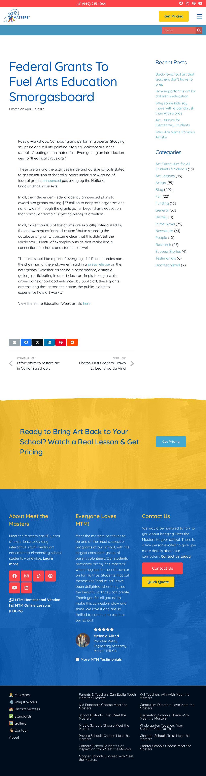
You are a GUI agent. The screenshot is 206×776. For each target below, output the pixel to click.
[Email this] (14, 342)
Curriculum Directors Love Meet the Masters (167, 706)
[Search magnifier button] (199, 30)
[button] (199, 16)
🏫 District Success (24, 709)
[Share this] (26, 342)
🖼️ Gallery (17, 723)
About (14, 737)
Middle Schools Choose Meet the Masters (104, 727)
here (87, 303)
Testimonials (166, 258)
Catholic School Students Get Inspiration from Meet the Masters (105, 747)
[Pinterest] (194, 3)
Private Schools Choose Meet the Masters (104, 737)
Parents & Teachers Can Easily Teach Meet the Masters (107, 696)
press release (99, 264)
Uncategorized (168, 265)
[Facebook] (181, 3)
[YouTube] (200, 3)
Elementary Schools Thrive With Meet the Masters (164, 717)
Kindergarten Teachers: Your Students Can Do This (161, 727)
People (161, 237)
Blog (159, 189)
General (162, 210)
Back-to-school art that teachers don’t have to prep (175, 79)
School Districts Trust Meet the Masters (102, 717)
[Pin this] (60, 342)
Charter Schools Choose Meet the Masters (165, 747)
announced (51, 180)
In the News (165, 224)
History (161, 217)
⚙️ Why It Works (23, 702)
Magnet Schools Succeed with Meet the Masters (106, 758)
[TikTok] (38, 576)
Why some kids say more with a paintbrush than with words (175, 108)
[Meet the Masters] (17, 16)
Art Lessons (165, 176)
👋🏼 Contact (18, 730)
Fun (159, 196)
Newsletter (164, 230)
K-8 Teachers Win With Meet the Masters (164, 696)
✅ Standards (20, 716)
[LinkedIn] (26, 587)
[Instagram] (187, 3)
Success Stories (168, 251)
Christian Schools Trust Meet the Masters (165, 737)
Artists (161, 182)
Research (163, 244)
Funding (162, 203)
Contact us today (176, 556)
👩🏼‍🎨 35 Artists (19, 695)
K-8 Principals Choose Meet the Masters (103, 706)
